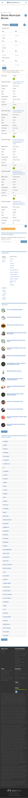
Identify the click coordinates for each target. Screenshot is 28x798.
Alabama (5, 441)
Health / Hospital (14, 278)
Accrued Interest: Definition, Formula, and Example (16, 348)
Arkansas (5, 452)
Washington (6, 624)
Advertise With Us (14, 793)
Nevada (5, 546)
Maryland (6, 516)
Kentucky (5, 505)
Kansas (5, 501)
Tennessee (6, 602)
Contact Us (3, 650)
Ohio (4, 572)
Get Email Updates (7, 234)
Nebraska (5, 542)
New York (5, 561)
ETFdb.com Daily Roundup (21, 653)
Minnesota (6, 527)
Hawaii (5, 482)
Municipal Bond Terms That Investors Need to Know (20, 679)
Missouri (5, 534)
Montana (5, 538)
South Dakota (7, 598)
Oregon (5, 579)
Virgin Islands (7, 617)
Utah (4, 609)
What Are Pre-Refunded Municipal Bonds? (16, 355)
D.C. (4, 467)
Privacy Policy (18, 684)
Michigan (5, 523)
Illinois (5, 490)
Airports (12, 267)
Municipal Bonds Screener (7, 677)
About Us (3, 652)
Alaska (5, 445)
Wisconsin (6, 631)
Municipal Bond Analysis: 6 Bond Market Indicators (16, 425)
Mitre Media (14, 791)
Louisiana (5, 508)
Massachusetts (7, 519)
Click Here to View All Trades (8, 228)
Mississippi (6, 531)
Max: (16, 31)
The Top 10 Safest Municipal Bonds (15, 309)
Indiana (5, 493)
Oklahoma (6, 575)
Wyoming (5, 635)
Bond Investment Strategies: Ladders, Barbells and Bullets (15, 394)
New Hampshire (7, 549)
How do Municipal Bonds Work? (14, 317)
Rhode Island (6, 590)
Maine (4, 512)
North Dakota (7, 568)
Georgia (5, 478)
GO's (11, 261)
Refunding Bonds (14, 270)
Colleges (12, 265)
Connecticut (6, 463)
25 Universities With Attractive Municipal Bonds (16, 387)
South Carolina (7, 594)
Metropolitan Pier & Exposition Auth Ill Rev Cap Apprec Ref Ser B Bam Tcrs (19, 173)
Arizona (5, 449)
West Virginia (6, 628)
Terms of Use (18, 685)
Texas (4, 605)
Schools (12, 263)
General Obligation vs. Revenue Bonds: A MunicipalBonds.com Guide (16, 364)
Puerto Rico (6, 587)
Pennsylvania (7, 583)
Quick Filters (14, 24)
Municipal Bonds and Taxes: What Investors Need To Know (17, 333)
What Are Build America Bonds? (14, 370)
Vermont (5, 613)
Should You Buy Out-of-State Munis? (15, 409)
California (6, 456)
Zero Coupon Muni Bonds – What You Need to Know (17, 417)
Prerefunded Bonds (14, 276)
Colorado (6, 460)
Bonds (5, 12)
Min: (3, 31)
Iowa (4, 497)
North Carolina (7, 564)
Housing (12, 284)
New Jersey (6, 553)
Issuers (11, 258)
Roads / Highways (14, 272)
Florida (5, 475)
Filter (4, 68)
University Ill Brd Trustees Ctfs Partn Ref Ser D (18, 82)
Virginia (5, 620)
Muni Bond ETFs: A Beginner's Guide (15, 324)
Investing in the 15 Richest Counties (15, 401)
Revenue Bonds (13, 274)
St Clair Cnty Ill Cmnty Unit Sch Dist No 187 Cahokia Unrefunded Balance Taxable (18, 141)
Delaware (5, 471)
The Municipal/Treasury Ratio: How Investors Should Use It (15, 379)
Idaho (4, 486)
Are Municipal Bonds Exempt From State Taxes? (16, 341)
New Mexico (6, 557)
